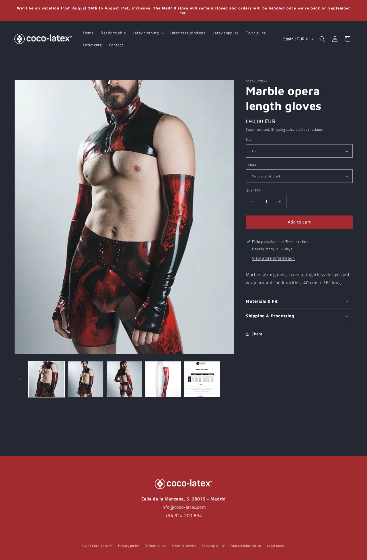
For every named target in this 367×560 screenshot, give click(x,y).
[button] (147, 33)
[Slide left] (20, 379)
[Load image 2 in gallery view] (85, 379)
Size (249, 140)
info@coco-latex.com (183, 507)
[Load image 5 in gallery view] (202, 379)
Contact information (246, 545)
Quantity (253, 190)
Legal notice (276, 545)
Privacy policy (128, 545)
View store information (273, 258)
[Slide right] (228, 379)
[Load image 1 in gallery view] (46, 379)
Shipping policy (213, 545)
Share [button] (256, 334)
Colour (251, 165)
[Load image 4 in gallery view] (163, 379)
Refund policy (155, 545)
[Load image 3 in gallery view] (124, 379)
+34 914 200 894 (183, 515)
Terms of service (183, 545)
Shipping (278, 129)
